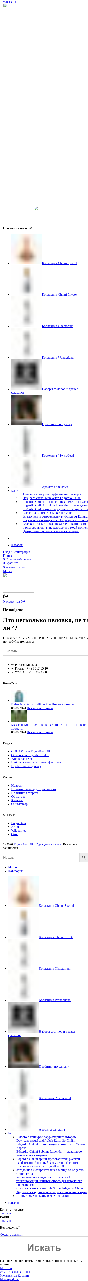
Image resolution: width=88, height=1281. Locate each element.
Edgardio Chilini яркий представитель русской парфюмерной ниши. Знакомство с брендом (48, 1160)
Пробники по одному (26, 766)
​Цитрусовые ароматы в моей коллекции (51, 531)
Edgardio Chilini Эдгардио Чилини (37, 844)
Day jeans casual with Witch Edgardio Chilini (52, 498)
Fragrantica (18, 823)
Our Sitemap (19, 804)
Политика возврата (24, 793)
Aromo (15, 826)
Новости (17, 785)
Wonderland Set (21, 758)
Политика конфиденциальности (33, 789)
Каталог (17, 800)
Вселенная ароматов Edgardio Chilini (48, 512)
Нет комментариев (40, 708)
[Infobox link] (5, 597)
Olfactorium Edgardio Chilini (30, 755)
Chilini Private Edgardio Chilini (31, 751)
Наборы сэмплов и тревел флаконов (36, 762)
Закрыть (5, 1213)
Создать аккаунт (11, 1234)
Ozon (14, 834)
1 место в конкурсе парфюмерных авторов (52, 494)
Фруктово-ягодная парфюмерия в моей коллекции (51, 1192)
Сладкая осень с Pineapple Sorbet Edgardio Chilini (50, 1188)
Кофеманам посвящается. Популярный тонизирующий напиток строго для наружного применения (49, 1181)
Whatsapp (9, 1)
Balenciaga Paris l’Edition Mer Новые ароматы (42, 704)
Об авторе (18, 796)
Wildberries (18, 830)
